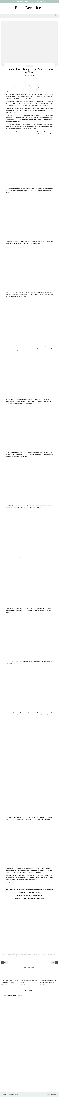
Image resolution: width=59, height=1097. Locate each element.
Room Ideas (13, 956)
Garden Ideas (11, 954)
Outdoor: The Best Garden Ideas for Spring (29, 895)
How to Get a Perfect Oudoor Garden (29, 892)
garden (4, 954)
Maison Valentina (41, 1)
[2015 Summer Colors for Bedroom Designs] (54, 962)
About (14, 1)
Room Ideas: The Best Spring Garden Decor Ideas (29, 898)
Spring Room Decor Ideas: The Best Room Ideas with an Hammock (23, 872)
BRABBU (27, 1)
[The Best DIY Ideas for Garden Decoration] (4, 962)
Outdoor (44, 954)
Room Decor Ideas (29, 7)
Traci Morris (33, 75)
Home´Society (20, 1)
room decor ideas (51, 954)
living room (18, 954)
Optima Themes (14, 1094)
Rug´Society (33, 1)
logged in (10, 995)
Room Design (6, 956)
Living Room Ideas (36, 954)
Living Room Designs (26, 954)
